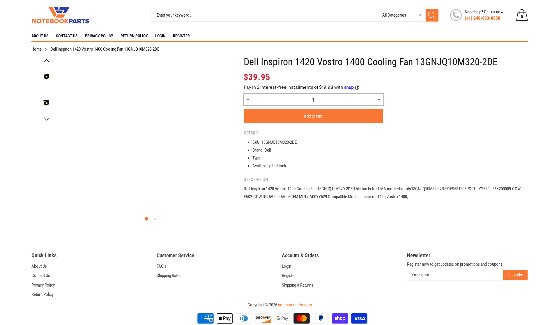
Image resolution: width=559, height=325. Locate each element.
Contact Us (67, 35)
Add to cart (313, 116)
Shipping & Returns (297, 285)
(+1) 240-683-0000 (482, 18)
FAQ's (161, 266)
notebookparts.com (295, 305)
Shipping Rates (169, 275)
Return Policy (134, 35)
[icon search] (432, 15)
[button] (46, 60)
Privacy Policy (99, 35)
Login (160, 35)
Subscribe (515, 275)
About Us (40, 35)
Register (181, 35)
